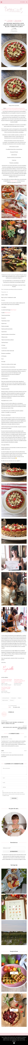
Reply (25, 750)
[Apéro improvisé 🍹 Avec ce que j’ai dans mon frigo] (14, 881)
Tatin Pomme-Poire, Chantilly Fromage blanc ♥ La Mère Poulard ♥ (19, 681)
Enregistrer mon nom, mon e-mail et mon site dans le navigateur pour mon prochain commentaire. (13, 794)
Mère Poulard (13, 309)
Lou (2, 750)
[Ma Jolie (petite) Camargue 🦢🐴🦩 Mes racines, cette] (14, 932)
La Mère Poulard (9, 21)
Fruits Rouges (10, 20)
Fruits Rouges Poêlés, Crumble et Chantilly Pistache (6, 688)
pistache (12, 700)
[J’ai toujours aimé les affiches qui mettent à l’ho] (14, 906)
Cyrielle (14, 28)
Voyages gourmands (17, 21)
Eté (5, 20)
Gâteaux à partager (18, 20)
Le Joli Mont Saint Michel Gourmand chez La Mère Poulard (6, 681)
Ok (14, 1043)
